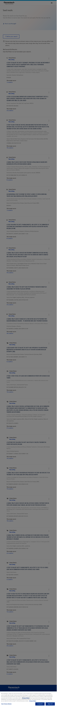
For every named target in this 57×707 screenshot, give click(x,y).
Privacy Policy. (32, 700)
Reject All (50, 703)
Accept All (39, 703)
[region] (28, 699)
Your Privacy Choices (6, 703)
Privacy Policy (25, 698)
